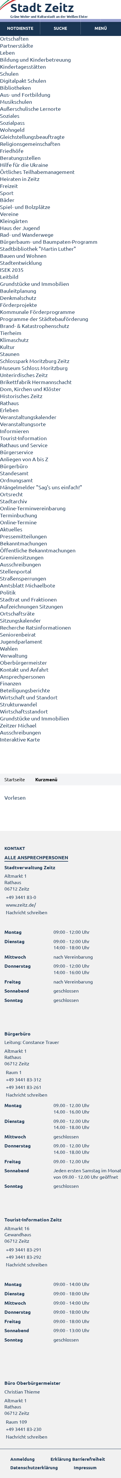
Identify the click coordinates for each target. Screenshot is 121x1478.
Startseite (14, 779)
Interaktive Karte (20, 739)
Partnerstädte (16, 45)
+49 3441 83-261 (22, 1087)
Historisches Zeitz (21, 396)
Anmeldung (22, 1459)
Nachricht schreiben (26, 912)
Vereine (9, 214)
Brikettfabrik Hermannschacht (36, 382)
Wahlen (9, 648)
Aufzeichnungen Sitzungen (31, 606)
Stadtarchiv (13, 501)
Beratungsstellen (20, 158)
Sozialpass (12, 123)
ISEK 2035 (11, 270)
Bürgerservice (16, 452)
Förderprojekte (18, 305)
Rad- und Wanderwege (26, 234)
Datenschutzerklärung (34, 1467)
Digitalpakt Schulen (23, 80)
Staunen (9, 354)
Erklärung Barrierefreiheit (78, 1459)
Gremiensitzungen (21, 557)
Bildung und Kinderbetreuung (35, 59)
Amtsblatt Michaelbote (27, 585)
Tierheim (10, 333)
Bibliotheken (15, 87)
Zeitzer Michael (18, 725)
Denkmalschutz (18, 298)
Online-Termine (18, 522)
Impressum (85, 1467)
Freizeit (9, 186)
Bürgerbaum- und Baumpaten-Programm (49, 241)
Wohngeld (12, 130)
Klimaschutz (14, 340)
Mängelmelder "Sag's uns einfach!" (41, 487)
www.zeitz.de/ (21, 904)
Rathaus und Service (24, 445)
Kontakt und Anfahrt (24, 669)
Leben (7, 52)
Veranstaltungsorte (23, 424)
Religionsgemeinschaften (30, 144)
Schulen (9, 73)
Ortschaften (14, 38)
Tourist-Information (23, 438)
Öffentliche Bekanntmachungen (37, 550)
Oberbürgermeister (23, 662)
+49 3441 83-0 (20, 897)
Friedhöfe (11, 151)
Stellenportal (15, 571)
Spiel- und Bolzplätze (25, 207)
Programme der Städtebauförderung (44, 319)
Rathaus (9, 403)
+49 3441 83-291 (22, 1249)
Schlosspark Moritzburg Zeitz (34, 361)
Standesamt (14, 473)
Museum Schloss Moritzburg (34, 368)
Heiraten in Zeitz (19, 179)
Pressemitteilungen (23, 536)
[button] (101, 28)
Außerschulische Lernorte (30, 109)
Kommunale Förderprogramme (37, 312)
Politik (8, 592)
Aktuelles (11, 529)
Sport (7, 193)
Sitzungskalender (20, 620)
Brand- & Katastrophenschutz (34, 326)
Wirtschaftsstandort (24, 711)
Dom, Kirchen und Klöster (30, 389)
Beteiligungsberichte (25, 690)
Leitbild (9, 277)
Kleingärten (14, 221)
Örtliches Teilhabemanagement (37, 172)
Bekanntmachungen (23, 543)
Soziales (9, 116)
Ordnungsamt (16, 480)
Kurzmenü (46, 779)
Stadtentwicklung (21, 263)
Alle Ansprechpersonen (36, 857)
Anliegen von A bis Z (24, 459)
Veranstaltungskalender (28, 417)
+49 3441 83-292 (22, 1257)
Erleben (9, 410)
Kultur (7, 347)
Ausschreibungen (20, 564)
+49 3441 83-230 (22, 1429)
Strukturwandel (18, 704)
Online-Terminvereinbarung (32, 508)
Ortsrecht (11, 494)
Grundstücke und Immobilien (34, 284)
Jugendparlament (21, 641)
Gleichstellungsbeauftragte (32, 137)
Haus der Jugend (20, 228)
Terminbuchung (18, 515)
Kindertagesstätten (23, 66)
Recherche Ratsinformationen (35, 627)
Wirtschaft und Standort (29, 697)
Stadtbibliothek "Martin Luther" (38, 249)
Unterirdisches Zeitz (24, 375)
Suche (60, 28)
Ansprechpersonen (22, 676)
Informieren (14, 431)
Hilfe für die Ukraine (24, 165)
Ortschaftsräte (17, 613)
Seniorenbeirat (18, 634)
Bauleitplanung (18, 291)
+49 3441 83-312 (22, 1079)
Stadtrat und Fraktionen (28, 599)
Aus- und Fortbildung (25, 94)
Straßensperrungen (23, 578)
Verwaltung (13, 655)
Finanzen (10, 683)
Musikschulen (16, 101)
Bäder (7, 200)
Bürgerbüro (14, 466)
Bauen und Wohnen (23, 256)
